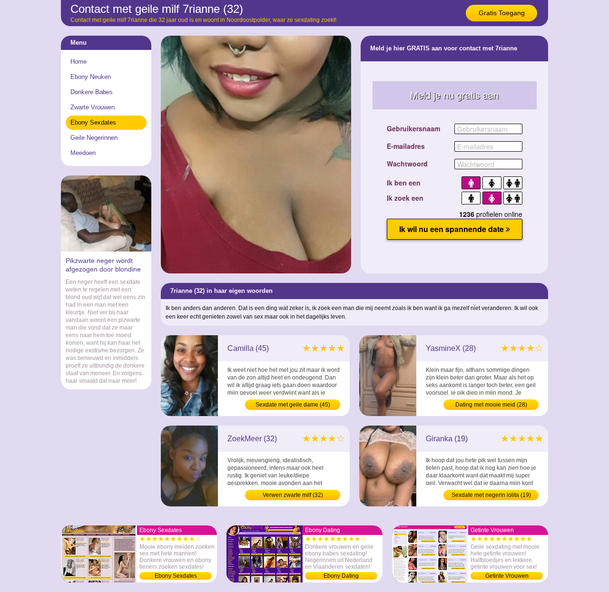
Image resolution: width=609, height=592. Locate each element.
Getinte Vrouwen (507, 576)
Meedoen (83, 152)
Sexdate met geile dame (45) (292, 404)
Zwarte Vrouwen (92, 107)
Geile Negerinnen (94, 137)
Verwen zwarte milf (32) (293, 495)
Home (78, 61)
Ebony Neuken (90, 76)
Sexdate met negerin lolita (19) (491, 495)
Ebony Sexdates (93, 122)
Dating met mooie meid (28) (491, 404)
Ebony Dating (341, 576)
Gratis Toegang (502, 13)
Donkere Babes (91, 92)
